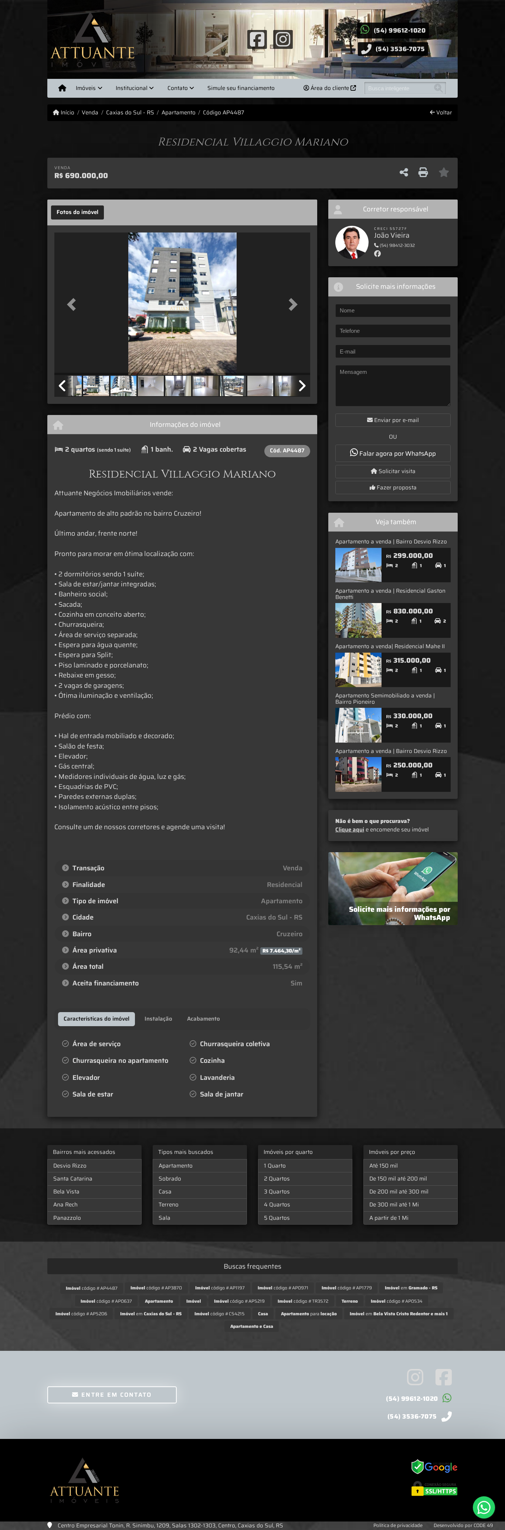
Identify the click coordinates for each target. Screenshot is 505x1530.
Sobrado (170, 1178)
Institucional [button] (132, 88)
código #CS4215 (219, 1313)
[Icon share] (257, 38)
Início (66, 112)
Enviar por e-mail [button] (396, 420)
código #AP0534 (397, 1301)
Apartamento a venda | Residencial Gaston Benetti (390, 594)
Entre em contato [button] (115, 1394)
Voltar (443, 112)
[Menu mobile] (62, 88)
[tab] (77, 212)
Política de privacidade (398, 1525)
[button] (73, 304)
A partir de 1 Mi (389, 1217)
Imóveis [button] (86, 88)
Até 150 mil (383, 1165)
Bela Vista (66, 1191)
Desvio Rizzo (70, 1165)
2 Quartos (277, 1178)
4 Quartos (277, 1204)
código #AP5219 (239, 1301)
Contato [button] (177, 88)
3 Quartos (277, 1191)
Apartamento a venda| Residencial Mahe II (390, 646)
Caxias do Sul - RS (130, 112)
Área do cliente (329, 88)
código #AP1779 (347, 1287)
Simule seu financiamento (241, 88)
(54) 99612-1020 (400, 30)
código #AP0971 (283, 1287)
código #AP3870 (156, 1287)
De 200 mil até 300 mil (398, 1191)
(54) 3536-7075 (400, 49)
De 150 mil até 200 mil (398, 1178)
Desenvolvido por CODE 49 (463, 1525)
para (309, 1313)
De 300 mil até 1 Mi (394, 1204)
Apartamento (179, 112)
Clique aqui (349, 829)
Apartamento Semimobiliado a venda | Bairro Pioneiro (385, 698)
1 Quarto (275, 1165)
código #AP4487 (92, 1288)
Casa (165, 1191)
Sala (164, 1217)
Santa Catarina (72, 1178)
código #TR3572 (303, 1301)
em (411, 1287)
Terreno (169, 1204)
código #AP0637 (106, 1301)
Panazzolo (67, 1217)
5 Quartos (277, 1217)
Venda (90, 112)
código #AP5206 (81, 1313)
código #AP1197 (220, 1287)
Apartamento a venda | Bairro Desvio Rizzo (391, 541)
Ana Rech (65, 1204)
